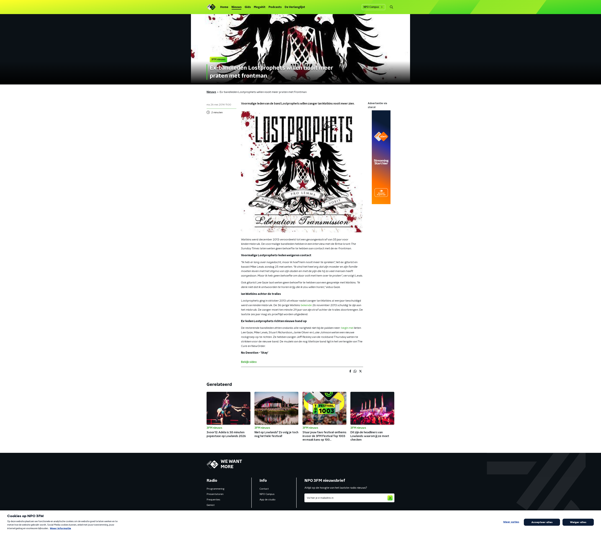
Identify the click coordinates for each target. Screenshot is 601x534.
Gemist (211, 505)
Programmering (215, 489)
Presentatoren (215, 494)
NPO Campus (371, 7)
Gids (248, 7)
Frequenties (213, 499)
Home (224, 7)
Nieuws (236, 7)
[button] (391, 7)
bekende (306, 305)
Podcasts (275, 7)
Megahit (259, 7)
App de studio (267, 499)
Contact (264, 489)
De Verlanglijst (295, 7)
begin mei (347, 328)
